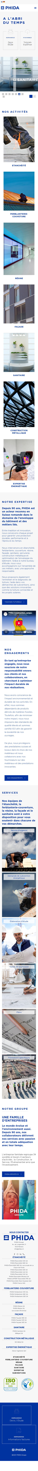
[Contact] (24, 1254)
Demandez (19, 1437)
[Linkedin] (20, 1254)
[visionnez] (27, 31)
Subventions (19, 1373)
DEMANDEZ (17, 1418)
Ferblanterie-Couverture (19, 1360)
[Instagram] (17, 1254)
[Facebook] (14, 1254)
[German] (4, 2)
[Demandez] (19, 1430)
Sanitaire (19, 1368)
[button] (35, 7)
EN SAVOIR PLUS (14, 157)
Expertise (19, 1370)
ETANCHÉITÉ (19, 1357)
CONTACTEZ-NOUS (14, 866)
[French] (2, 2)
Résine (19, 1362)
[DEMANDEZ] (10, 31)
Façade (19, 1365)
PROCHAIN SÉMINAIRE (15, 1093)
